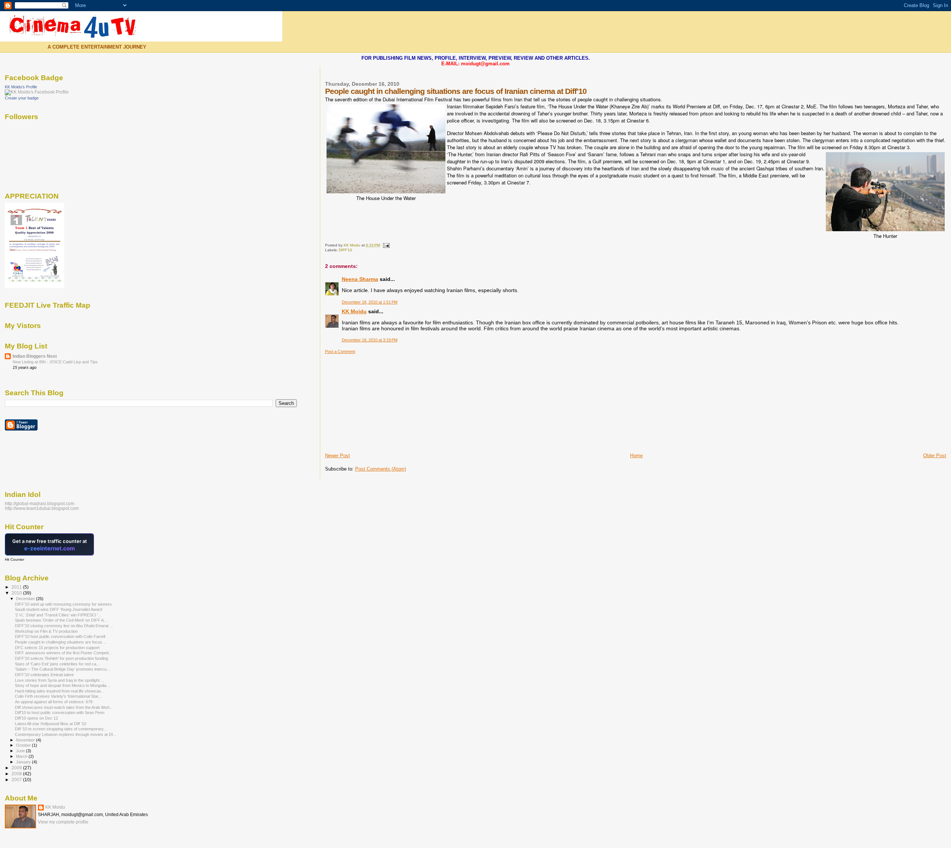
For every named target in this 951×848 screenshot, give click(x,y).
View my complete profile (63, 822)
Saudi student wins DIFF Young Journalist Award (58, 609)
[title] (37, 92)
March (22, 756)
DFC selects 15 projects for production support (57, 647)
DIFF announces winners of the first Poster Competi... (63, 653)
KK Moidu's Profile (21, 87)
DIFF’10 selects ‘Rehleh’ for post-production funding (61, 658)
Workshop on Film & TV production (46, 631)
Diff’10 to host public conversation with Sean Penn (59, 712)
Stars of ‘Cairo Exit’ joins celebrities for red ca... (57, 664)
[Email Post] (386, 245)
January (24, 762)
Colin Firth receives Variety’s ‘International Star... (58, 696)
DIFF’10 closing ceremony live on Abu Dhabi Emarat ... (64, 625)
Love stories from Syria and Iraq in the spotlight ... (59, 680)
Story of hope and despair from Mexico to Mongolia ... (63, 685)
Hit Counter (14, 559)
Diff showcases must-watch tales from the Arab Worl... (64, 707)
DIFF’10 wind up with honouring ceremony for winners (63, 604)
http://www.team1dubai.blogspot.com (42, 508)
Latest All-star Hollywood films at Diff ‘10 (50, 723)
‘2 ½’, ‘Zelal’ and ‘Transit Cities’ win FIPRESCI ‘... (58, 615)
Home (636, 455)
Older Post (934, 455)
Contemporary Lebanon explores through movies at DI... (65, 734)
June (21, 751)
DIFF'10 (345, 250)
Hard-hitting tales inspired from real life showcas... (59, 691)
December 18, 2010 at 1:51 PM (369, 302)
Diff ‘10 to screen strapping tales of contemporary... (61, 729)
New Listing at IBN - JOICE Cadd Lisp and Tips (55, 362)
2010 (17, 592)
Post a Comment (340, 351)
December (26, 598)
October (24, 745)
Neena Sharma (360, 279)
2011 (17, 587)
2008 (17, 773)
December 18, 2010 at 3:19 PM (369, 340)
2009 (17, 767)
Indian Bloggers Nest (35, 356)
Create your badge (22, 98)
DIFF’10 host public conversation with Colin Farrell (60, 636)
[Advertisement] (380, 400)
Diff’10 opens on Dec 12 (36, 718)
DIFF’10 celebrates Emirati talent (44, 674)
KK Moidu (354, 311)
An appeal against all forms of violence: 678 (53, 702)
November (26, 740)
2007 (17, 779)
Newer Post (337, 455)
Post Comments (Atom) (380, 469)
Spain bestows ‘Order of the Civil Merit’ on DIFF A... (61, 620)
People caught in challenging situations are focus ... (61, 642)
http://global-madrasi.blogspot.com (39, 503)
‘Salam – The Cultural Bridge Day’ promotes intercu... (62, 669)
